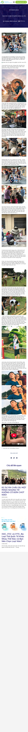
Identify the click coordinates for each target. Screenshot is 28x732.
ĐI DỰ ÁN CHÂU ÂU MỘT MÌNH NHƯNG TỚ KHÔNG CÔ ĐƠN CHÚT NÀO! (14, 491)
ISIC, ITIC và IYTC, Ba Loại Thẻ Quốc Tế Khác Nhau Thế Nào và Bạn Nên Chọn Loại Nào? (13, 537)
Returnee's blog (14, 10)
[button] (14, 2)
